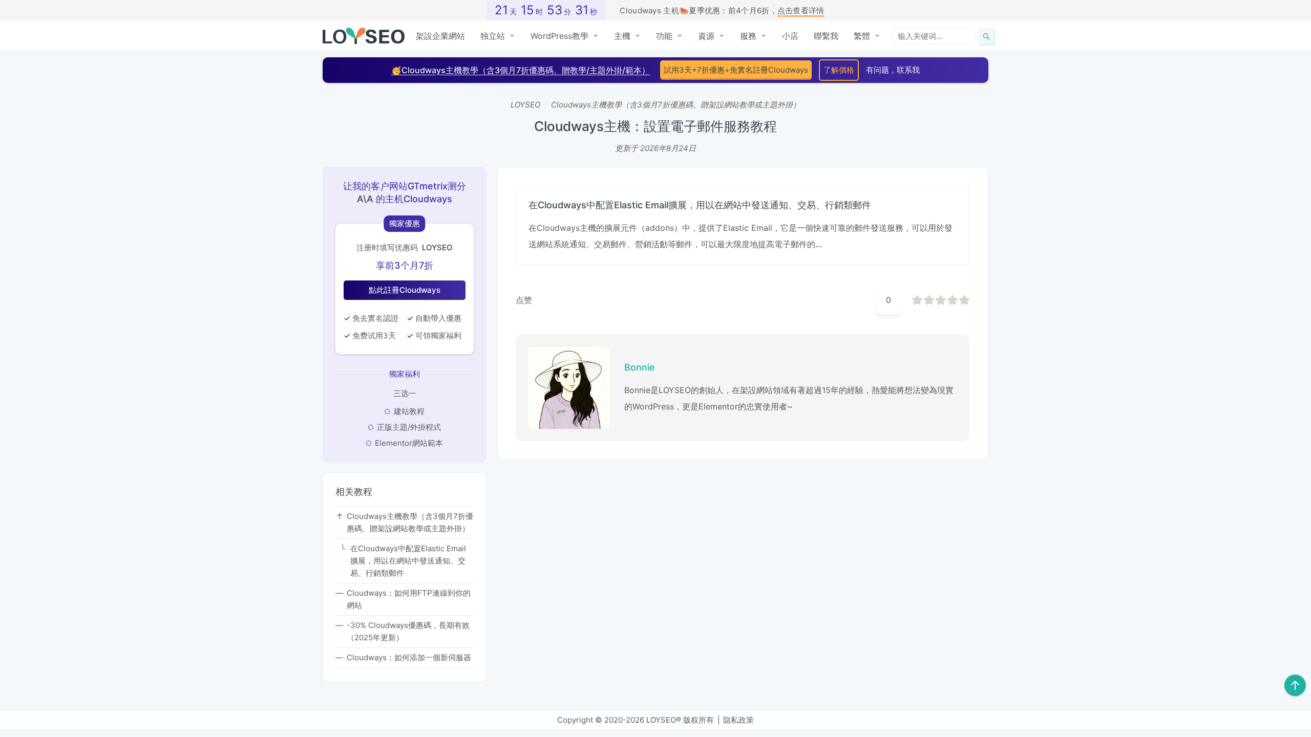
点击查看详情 (800, 10)
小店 (790, 36)
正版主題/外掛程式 (409, 427)
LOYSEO (525, 105)
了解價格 (838, 70)
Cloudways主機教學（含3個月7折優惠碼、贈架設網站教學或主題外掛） (675, 105)
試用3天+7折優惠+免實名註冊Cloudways (736, 70)
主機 (622, 36)
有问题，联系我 (893, 70)
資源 (706, 36)
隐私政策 (738, 720)
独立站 (492, 36)
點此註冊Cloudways (404, 290)
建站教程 (409, 411)
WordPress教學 (559, 36)
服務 (748, 36)
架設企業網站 (440, 36)
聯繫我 (826, 36)
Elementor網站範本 (409, 443)
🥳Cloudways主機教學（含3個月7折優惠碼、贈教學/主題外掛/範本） (520, 70)
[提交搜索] (986, 36)
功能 (664, 36)
